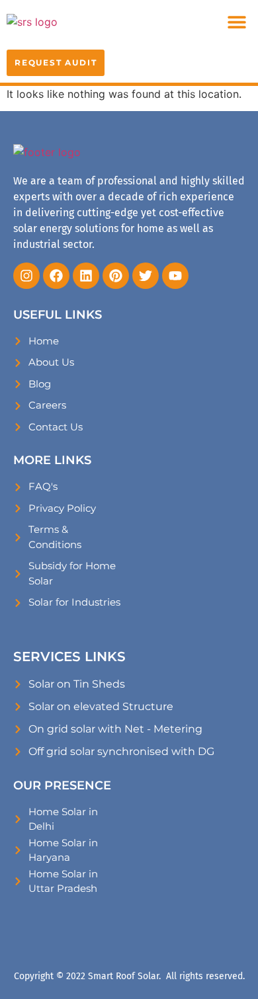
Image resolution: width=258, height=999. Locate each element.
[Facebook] (56, 275)
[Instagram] (26, 275)
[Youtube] (175, 275)
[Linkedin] (86, 275)
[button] (236, 21)
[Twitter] (145, 275)
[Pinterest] (116, 275)
